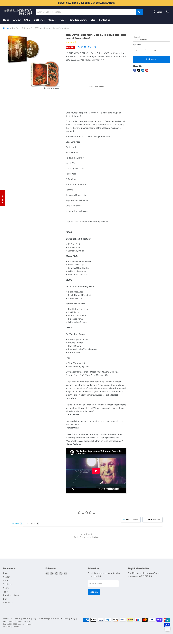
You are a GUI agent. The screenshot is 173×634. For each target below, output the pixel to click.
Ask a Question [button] (132, 519)
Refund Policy (8, 621)
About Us (26, 619)
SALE (27, 20)
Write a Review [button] (154, 519)
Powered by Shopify (11, 627)
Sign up (94, 592)
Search (6, 619)
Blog (93, 20)
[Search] (139, 12)
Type (62, 20)
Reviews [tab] (15, 523)
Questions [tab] (31, 523)
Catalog (17, 20)
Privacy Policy (69, 619)
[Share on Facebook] (134, 70)
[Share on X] (138, 70)
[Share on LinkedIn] (142, 70)
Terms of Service (23, 621)
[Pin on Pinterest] (146, 70)
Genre (51, 20)
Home (6, 20)
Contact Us (104, 20)
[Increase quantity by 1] (155, 50)
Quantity (137, 45)
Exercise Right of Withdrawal (50, 619)
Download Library (78, 20)
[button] (158, 11)
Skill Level (39, 20)
